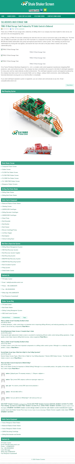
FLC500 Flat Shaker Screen (10, 172)
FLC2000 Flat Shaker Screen (10, 178)
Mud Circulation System (9, 264)
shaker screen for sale (42, 407)
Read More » (26, 326)
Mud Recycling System (8, 256)
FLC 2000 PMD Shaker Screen (11, 181)
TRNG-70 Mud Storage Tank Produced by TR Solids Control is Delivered (27, 26)
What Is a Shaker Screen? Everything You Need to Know (15, 321)
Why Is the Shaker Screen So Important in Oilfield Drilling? (16, 363)
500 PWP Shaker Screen (9, 404)
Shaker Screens (28, 410)
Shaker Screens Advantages (39, 410)
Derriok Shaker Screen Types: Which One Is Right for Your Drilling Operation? (20, 352)
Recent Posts (6, 317)
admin (8, 373)
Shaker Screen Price (18, 410)
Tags (24, 317)
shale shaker (64, 410)
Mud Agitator (4, 407)
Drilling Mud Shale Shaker (9, 195)
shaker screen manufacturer (59, 407)
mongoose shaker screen (68, 405)
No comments (20, 29)
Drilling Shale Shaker (8, 192)
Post (13, 29)
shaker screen (14, 407)
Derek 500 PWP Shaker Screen (38, 404)
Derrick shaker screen (58, 404)
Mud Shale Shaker (7, 307)
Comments (17, 317)
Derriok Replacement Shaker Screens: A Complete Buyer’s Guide (17, 331)
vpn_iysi (8, 385)
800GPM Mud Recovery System (11, 259)
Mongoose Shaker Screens (9, 184)
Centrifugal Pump (23, 404)
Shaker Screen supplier (53, 410)
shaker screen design (28, 407)
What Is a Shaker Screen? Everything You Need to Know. (15, 342)
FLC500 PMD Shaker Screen (10, 175)
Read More (70, 85)
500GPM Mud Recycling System (11, 261)
